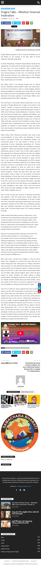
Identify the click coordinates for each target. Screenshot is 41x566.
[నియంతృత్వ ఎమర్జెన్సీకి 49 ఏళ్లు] (20, 399)
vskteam (4, 18)
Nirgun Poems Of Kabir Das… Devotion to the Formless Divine (34, 406)
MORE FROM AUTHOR (27, 392)
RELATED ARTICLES (13, 392)
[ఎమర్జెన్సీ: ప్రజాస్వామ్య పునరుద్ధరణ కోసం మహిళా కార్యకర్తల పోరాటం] (7, 399)
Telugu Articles (5, 546)
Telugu (3, 540)
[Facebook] (17, 490)
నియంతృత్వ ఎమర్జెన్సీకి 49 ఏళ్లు (20, 405)
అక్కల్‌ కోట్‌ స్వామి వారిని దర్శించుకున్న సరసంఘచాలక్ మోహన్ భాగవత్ (22, 522)
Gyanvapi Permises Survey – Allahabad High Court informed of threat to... (24, 503)
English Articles (6, 8)
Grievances (34, 561)
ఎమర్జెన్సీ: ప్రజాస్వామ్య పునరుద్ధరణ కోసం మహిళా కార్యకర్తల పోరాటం (6, 406)
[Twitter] (21, 490)
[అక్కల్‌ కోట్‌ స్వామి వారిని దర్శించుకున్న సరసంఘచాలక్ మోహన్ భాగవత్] (5, 523)
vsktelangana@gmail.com (24, 486)
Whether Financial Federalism (21, 348)
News (13, 8)
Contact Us (7, 561)
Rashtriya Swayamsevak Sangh (10, 551)
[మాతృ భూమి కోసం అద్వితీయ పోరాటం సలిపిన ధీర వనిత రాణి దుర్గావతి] (5, 514)
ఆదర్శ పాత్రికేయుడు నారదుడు (9, 363)
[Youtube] (24, 490)
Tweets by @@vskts (6, 459)
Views (2, 543)
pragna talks (9, 348)
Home (2, 6)
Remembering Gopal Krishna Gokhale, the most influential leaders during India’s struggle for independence (31, 367)
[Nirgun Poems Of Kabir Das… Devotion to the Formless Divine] (34, 399)
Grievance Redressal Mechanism (20, 561)
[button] (38, 2)
